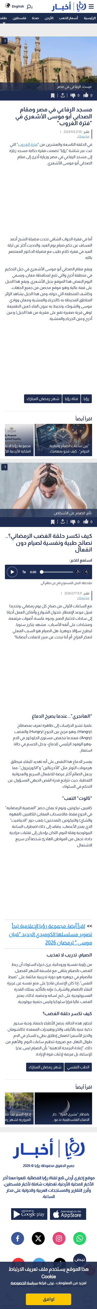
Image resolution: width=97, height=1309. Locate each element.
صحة (35, 18)
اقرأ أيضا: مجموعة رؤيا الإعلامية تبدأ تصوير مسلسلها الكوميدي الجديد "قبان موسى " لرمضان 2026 (50, 934)
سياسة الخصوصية (24, 1283)
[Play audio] (12, 572)
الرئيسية (90, 18)
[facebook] (17, 1238)
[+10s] (86, 572)
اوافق (49, 1299)
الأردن (49, 18)
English (18, 6)
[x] (38, 1238)
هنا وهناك (83, 136)
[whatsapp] (79, 1238)
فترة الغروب (28, 144)
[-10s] (77, 572)
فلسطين (19, 18)
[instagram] (59, 1238)
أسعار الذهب (68, 18)
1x (24, 572)
